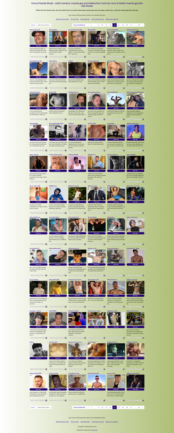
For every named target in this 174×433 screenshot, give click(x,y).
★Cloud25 (52, 92)
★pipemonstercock (75, 342)
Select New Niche (43, 25)
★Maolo (71, 123)
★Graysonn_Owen (94, 311)
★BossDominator (133, 311)
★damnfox (110, 217)
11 (106, 25)
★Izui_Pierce (34, 154)
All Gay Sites (75, 19)
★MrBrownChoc (132, 342)
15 (123, 25)
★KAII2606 (52, 311)
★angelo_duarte (35, 311)
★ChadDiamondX (36, 61)
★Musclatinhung (132, 30)
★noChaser (92, 342)
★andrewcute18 (93, 373)
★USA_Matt (92, 123)
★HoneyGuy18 (35, 30)
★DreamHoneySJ (55, 248)
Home (33, 25)
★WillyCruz (53, 186)
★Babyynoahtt (112, 311)
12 (110, 25)
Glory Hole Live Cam (98, 19)
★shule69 (110, 123)
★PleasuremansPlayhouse (136, 92)
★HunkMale (53, 30)
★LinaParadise (54, 217)
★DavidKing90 (54, 279)
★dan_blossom (132, 217)
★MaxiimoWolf (73, 311)
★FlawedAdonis (93, 61)
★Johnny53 (53, 342)
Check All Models (79, 25)
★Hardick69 (34, 123)
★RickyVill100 (73, 154)
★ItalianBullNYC (112, 30)
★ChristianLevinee (74, 279)
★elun (32, 342)
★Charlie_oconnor (133, 186)
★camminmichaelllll (75, 30)
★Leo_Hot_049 (35, 186)
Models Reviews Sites (62, 19)
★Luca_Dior (111, 373)
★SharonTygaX (132, 279)
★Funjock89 (111, 61)
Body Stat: (38, 45)
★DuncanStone (112, 154)
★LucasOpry (34, 279)
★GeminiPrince (35, 217)
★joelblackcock (73, 373)
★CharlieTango (35, 92)
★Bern (70, 61)
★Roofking (53, 61)
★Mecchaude (92, 186)
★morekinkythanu (94, 92)
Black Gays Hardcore (112, 19)
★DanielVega (111, 186)
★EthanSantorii (73, 248)
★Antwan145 (53, 373)
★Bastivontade (73, 186)
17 (131, 25)
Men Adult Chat (85, 19)
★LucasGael (92, 217)
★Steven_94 (92, 248)
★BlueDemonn (112, 279)
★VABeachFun (73, 92)
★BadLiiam (92, 154)
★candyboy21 (34, 248)
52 (139, 25)
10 (102, 25)
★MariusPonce (112, 342)
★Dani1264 (91, 30)
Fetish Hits (94, 430)
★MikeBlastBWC (132, 61)
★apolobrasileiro (113, 248)
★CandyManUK (112, 92)
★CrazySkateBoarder (56, 123)
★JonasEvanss (73, 217)
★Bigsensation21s (133, 373)
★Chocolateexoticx (55, 154)
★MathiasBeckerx (133, 123)
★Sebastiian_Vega (133, 248)
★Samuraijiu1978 (35, 373)
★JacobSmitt (131, 154)
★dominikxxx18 (93, 279)
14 (119, 25)
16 (127, 25)
